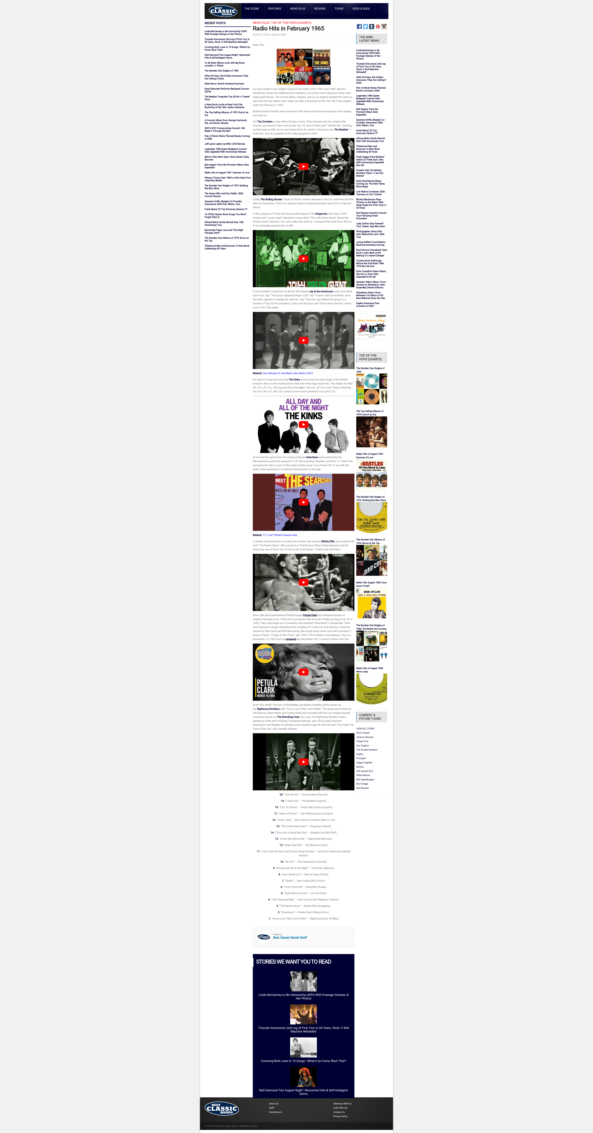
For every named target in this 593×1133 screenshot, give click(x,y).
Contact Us (339, 1112)
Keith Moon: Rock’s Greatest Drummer (224, 83)
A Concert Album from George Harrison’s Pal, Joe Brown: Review (226, 121)
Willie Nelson (363, 775)
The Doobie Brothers (367, 749)
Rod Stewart (362, 788)
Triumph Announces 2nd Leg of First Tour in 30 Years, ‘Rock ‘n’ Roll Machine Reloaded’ (227, 40)
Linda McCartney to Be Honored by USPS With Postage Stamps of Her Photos (226, 33)
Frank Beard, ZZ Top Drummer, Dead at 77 (226, 209)
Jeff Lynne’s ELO (364, 771)
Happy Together (364, 762)
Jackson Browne (364, 737)
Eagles (359, 754)
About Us (274, 1103)
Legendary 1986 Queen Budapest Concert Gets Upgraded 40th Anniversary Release (226, 150)
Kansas (360, 766)
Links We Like (340, 1107)
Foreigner (361, 758)
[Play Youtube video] (303, 166)
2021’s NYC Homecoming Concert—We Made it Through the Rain (225, 129)
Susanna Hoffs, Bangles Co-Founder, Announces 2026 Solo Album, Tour (223, 203)
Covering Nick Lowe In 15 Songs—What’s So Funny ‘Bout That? (303, 1061)
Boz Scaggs (362, 783)
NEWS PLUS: (261, 23)
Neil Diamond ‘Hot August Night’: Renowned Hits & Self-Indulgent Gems (227, 56)
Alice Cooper (363, 732)
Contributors (275, 1112)
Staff (271, 1107)
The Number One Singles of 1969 (221, 70)
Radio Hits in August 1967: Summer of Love (227, 172)
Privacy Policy (340, 1116)
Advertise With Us (342, 1103)
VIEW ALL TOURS (365, 728)
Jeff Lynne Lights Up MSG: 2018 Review (225, 144)
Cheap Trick (362, 741)
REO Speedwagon (365, 779)
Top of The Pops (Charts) (291, 23)
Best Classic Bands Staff (271, 34)
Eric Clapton (362, 745)
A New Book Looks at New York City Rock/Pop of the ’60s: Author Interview (224, 106)
